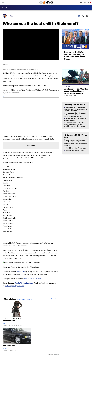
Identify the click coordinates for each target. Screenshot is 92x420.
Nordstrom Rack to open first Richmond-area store (75, 119)
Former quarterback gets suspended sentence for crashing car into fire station (74, 124)
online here (21, 271)
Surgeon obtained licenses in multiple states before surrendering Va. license (75, 114)
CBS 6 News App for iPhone (75, 151)
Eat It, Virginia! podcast (24, 283)
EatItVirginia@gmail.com (14, 285)
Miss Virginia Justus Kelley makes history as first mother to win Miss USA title (75, 109)
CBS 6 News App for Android (75, 148)
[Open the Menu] (2, 2)
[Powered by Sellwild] (56, 354)
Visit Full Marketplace (53, 299)
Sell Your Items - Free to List (24, 299)
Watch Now (85, 3)
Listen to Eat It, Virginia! (32, 278)
